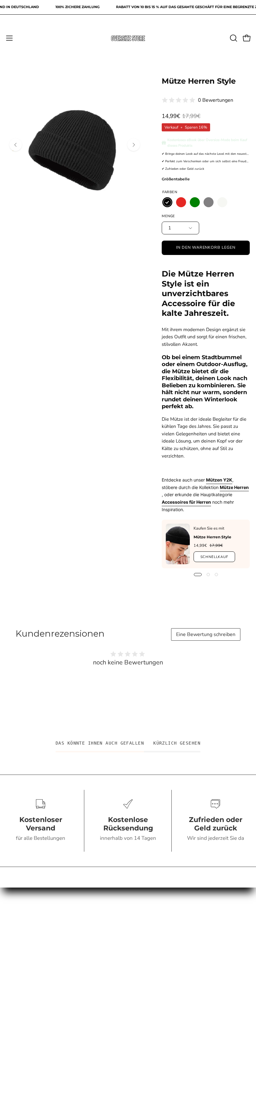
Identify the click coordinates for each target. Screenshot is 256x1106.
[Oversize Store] (128, 38)
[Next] (133, 145)
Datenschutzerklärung (64, 1030)
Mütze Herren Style (212, 537)
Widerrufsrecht (64, 1008)
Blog (192, 1019)
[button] (233, 38)
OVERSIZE (192, 923)
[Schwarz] (167, 202)
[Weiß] (222, 202)
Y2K (192, 934)
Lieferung (192, 1008)
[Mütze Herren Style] (178, 544)
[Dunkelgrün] (195, 202)
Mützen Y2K (219, 479)
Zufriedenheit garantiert (192, 987)
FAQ (64, 997)
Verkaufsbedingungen (64, 1041)
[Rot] (181, 202)
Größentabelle (176, 179)
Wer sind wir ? (192, 997)
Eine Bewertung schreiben (205, 634)
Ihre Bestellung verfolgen (192, 945)
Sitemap (64, 1051)
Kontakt (64, 987)
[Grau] (209, 202)
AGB (64, 1019)
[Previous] (15, 145)
